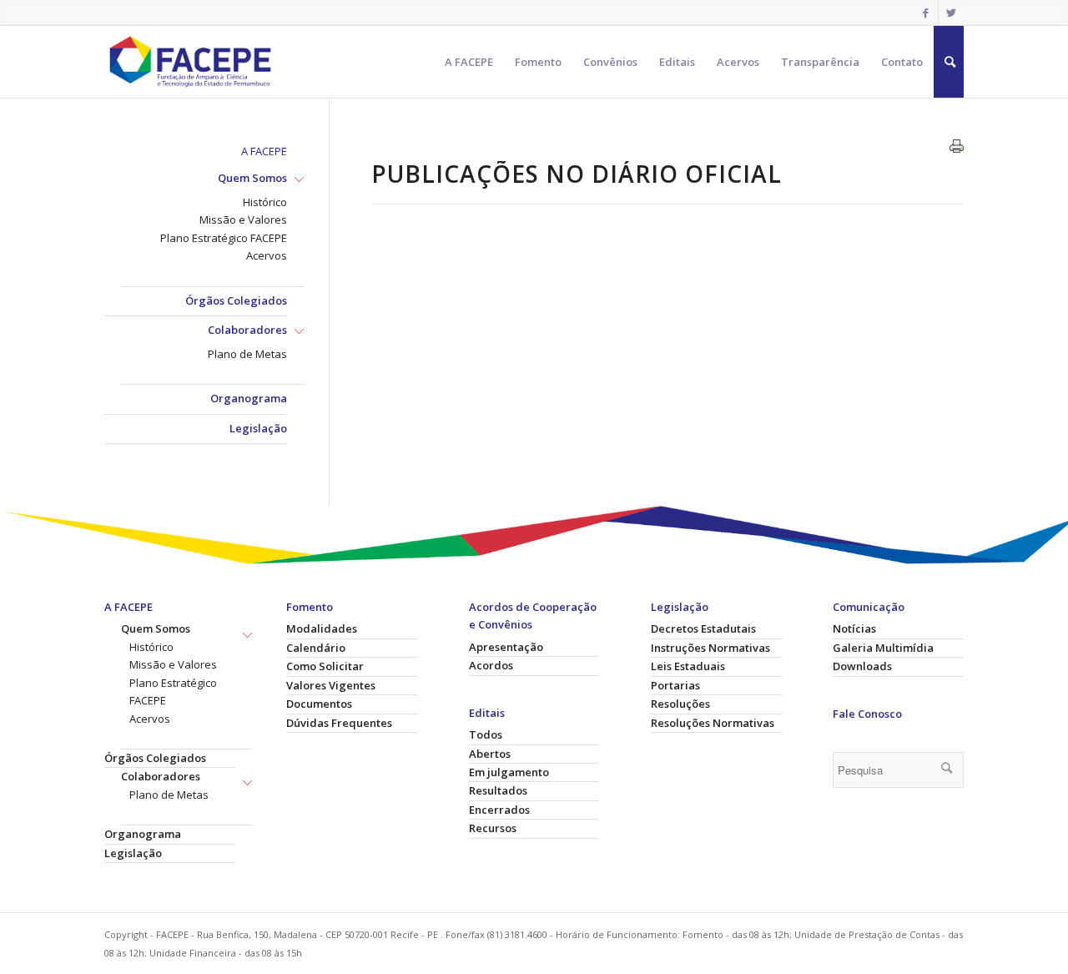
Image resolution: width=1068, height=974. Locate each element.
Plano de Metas (247, 353)
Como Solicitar (325, 666)
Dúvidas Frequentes (339, 722)
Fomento (538, 61)
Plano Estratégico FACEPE (223, 237)
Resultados (498, 790)
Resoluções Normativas (712, 722)
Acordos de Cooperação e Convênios (533, 615)
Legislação (258, 428)
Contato (902, 61)
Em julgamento (509, 772)
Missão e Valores (243, 219)
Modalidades (321, 628)
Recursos (492, 827)
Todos (485, 734)
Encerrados (499, 809)
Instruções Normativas (710, 647)
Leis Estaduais (688, 666)
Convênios (610, 61)
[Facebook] (926, 12)
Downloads (862, 666)
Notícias (854, 628)
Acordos (491, 665)
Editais (677, 61)
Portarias (675, 685)
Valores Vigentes (330, 685)
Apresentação (506, 646)
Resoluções (680, 703)
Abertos (490, 753)
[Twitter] (951, 12)
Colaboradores (247, 329)
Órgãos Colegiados (236, 300)
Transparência (820, 61)
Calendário (315, 647)
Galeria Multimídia (883, 647)
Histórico (265, 201)
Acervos (738, 61)
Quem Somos (252, 177)
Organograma (248, 398)
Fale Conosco (867, 713)
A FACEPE (469, 61)
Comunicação (868, 606)
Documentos (319, 703)
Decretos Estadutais (703, 628)
